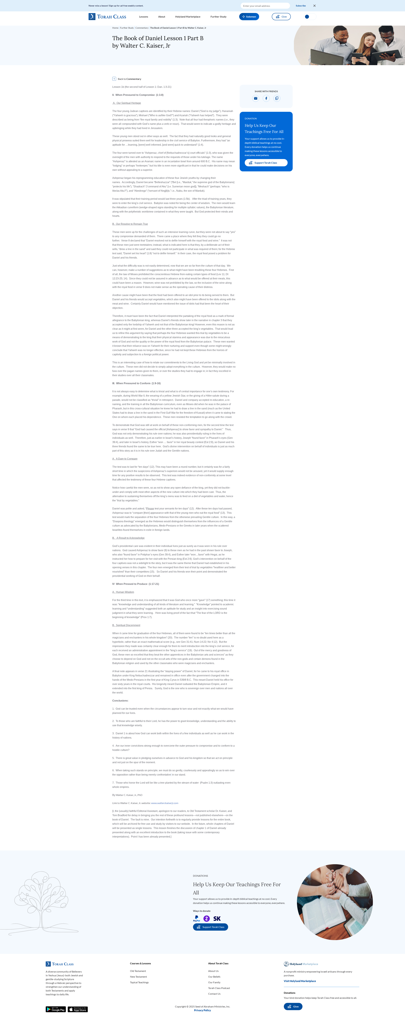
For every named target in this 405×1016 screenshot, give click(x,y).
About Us (213, 970)
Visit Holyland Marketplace (300, 980)
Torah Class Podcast (219, 987)
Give (284, 16)
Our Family (214, 982)
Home (115, 27)
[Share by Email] (255, 98)
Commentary (141, 27)
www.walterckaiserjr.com (164, 802)
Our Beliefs (214, 976)
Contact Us (214, 993)
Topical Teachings (139, 982)
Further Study (127, 27)
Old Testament (138, 970)
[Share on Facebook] (266, 98)
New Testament (138, 976)
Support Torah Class (266, 162)
